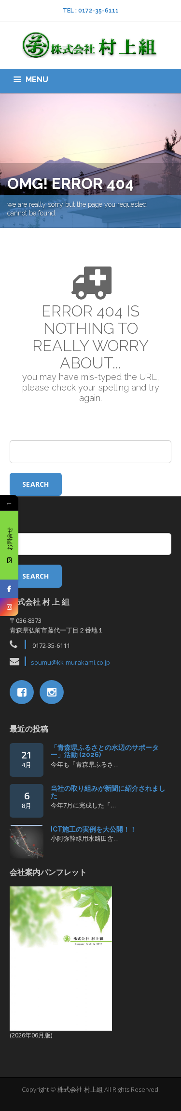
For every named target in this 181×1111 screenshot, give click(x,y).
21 (26, 758)
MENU (37, 79)
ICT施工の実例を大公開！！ (94, 829)
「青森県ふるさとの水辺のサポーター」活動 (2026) (105, 751)
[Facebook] (9, 589)
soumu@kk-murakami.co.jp (70, 662)
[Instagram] (9, 607)
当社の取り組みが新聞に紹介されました (108, 791)
